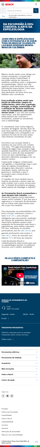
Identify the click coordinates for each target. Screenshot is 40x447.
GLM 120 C (11, 216)
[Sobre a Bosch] (36, 374)
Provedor (5, 409)
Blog (3, 16)
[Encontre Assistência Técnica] (36, 4)
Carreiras (5, 425)
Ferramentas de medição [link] (12, 358)
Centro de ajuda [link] (8, 380)
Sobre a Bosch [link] (7, 374)
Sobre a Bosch (7, 418)
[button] (3, 396)
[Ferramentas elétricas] (36, 352)
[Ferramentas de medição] (36, 357)
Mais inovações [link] (8, 369)
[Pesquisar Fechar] (31, 10)
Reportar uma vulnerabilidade (12, 435)
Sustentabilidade (7, 422)
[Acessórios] (36, 363)
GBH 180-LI (6, 235)
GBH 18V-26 (26, 231)
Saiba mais (7, 339)
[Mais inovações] (36, 369)
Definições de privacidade (11, 431)
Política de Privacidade (10, 412)
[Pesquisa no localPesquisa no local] (35, 10)
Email (4, 318)
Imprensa (5, 428)
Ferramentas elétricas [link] (10, 352)
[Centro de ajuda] (36, 380)
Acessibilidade (7, 415)
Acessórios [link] (6, 363)
